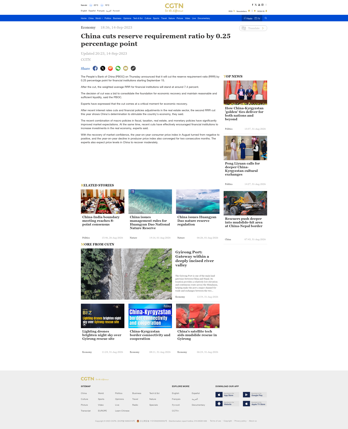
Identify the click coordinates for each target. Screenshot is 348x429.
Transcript (86, 410)
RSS (230, 11)
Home (83, 18)
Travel (164, 18)
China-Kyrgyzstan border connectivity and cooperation (150, 335)
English (84, 11)
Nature (172, 18)
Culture (148, 18)
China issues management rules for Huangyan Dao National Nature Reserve (150, 222)
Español (92, 11)
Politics (108, 18)
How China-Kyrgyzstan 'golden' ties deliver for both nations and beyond (244, 113)
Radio (249, 18)
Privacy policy (240, 421)
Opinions (127, 18)
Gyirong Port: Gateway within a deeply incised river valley (194, 258)
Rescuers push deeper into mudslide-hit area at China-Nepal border (243, 222)
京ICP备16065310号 (126, 421)
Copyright (228, 421)
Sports (156, 18)
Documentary (204, 18)
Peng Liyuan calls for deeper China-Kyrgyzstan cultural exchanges (242, 169)
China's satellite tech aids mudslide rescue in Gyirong (197, 335)
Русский (116, 11)
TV (259, 18)
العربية (108, 11)
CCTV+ (175, 410)
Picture (180, 18)
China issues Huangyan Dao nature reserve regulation (196, 220)
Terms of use (215, 421)
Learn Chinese (122, 410)
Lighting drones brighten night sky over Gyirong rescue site (101, 335)
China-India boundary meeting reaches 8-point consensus (100, 220)
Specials (153, 405)
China (91, 18)
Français (101, 11)
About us (253, 421)
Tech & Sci (138, 18)
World (98, 18)
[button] (84, 325)
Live (194, 18)
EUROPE (102, 410)
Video (187, 18)
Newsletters (242, 11)
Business (117, 18)
